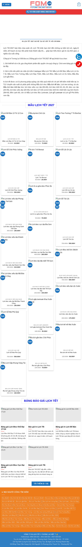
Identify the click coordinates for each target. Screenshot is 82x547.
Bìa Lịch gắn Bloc (21, 501)
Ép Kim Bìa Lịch (61, 526)
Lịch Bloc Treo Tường (25, 512)
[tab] (41, 41)
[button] (6, 4)
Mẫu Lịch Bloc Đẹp (48, 526)
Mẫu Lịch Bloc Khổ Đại (42, 522)
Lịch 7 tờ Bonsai (41, 177)
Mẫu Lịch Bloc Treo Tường (10, 526)
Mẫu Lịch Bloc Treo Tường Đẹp (31, 526)
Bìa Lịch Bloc (49, 498)
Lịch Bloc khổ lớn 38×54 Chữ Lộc (68, 277)
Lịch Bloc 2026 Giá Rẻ (9, 512)
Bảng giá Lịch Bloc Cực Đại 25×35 (12, 466)
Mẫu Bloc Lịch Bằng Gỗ (9, 515)
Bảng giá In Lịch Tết (36, 465)
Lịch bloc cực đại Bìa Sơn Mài (41, 252)
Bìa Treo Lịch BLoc (19, 505)
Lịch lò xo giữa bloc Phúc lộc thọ (41, 214)
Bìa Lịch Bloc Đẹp (61, 498)
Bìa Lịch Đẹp (75, 501)
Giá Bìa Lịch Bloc (49, 505)
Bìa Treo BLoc (6, 505)
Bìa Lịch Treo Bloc (35, 501)
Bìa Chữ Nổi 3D (15, 498)
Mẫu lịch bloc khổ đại (11, 87)
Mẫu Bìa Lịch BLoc (35, 515)
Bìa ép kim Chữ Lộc (41, 141)
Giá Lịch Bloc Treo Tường (65, 505)
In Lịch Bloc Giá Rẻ (21, 508)
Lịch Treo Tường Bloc (63, 512)
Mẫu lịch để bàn (53, 84)
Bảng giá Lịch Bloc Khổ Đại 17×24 (12, 428)
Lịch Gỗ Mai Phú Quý (14, 352)
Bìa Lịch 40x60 (38, 498)
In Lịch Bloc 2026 (7, 508)
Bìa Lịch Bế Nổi (74, 498)
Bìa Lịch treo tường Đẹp (50, 501)
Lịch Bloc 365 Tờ (69, 508)
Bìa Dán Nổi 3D (27, 498)
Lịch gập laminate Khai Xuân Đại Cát (41, 328)
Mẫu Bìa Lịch (23, 515)
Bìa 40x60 (5, 498)
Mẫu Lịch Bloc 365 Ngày (60, 519)
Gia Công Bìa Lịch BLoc (34, 505)
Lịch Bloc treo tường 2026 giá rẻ (44, 512)
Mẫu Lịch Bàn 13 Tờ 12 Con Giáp (13, 141)
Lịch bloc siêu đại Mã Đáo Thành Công (14, 302)
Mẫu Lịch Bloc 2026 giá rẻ (25, 522)
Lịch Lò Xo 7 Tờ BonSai (68, 141)
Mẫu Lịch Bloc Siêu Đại (58, 522)
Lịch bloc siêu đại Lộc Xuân (68, 314)
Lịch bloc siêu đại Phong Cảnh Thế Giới (13, 227)
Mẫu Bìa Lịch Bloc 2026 (50, 515)
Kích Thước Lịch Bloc (48, 508)
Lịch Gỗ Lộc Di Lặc (68, 190)
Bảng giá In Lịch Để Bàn (66, 427)
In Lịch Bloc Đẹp (34, 508)
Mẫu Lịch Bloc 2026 (8, 522)
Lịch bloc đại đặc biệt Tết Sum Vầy (41, 290)
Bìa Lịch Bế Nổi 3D (8, 501)
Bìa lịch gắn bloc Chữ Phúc (41, 365)
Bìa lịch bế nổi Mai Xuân (68, 352)
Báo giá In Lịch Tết (36, 427)
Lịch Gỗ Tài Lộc (68, 239)
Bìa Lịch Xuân (64, 501)
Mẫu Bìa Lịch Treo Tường (32, 519)
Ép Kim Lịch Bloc (74, 526)
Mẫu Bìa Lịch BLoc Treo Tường (12, 519)
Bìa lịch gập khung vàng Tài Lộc (14, 391)
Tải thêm (41, 484)
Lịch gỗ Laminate (55, 93)
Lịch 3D (59, 508)
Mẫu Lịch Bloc (46, 519)
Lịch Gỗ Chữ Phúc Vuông (13, 190)
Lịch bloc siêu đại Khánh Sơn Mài (13, 265)
